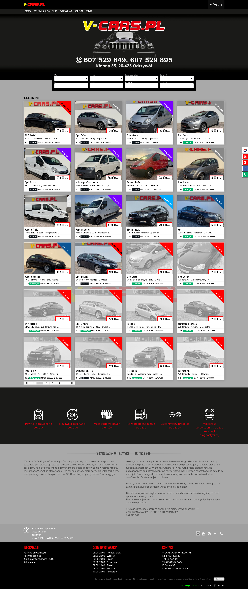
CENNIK (89, 11)
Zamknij (219, 579)
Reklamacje (30, 562)
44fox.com (221, 585)
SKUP (54, 11)
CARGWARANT (66, 11)
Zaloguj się (217, 4)
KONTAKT (79, 11)
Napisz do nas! (196, 585)
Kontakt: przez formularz (175, 568)
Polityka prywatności (35, 552)
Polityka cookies (32, 555)
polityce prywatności (204, 579)
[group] (124, 43)
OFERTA (28, 11)
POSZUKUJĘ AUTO (42, 11)
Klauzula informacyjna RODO (39, 559)
